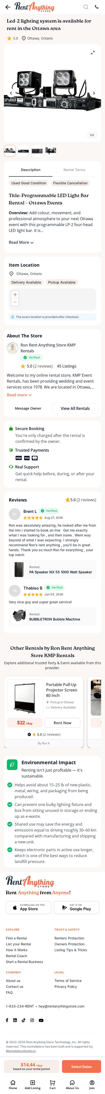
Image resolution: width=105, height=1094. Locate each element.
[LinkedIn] (15, 1020)
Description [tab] (31, 170)
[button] (52, 93)
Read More (19, 242)
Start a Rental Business (24, 962)
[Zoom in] (15, 294)
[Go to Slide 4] (51, 151)
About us (13, 981)
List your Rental (18, 944)
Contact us (14, 986)
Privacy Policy (65, 986)
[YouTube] (41, 1020)
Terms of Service (68, 981)
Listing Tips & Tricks (70, 950)
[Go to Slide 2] (23, 151)
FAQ (9, 992)
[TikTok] (23, 1020)
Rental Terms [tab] (74, 170)
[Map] (52, 299)
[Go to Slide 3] (37, 151)
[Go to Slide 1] (10, 151)
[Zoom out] (15, 302)
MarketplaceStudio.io (21, 1051)
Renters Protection (69, 938)
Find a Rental (16, 938)
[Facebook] (8, 1020)
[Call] (96, 6)
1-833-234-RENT (20, 1006)
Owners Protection (69, 944)
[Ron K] (13, 348)
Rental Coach (16, 956)
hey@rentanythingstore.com (61, 1006)
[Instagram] (32, 1020)
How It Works (17, 950)
